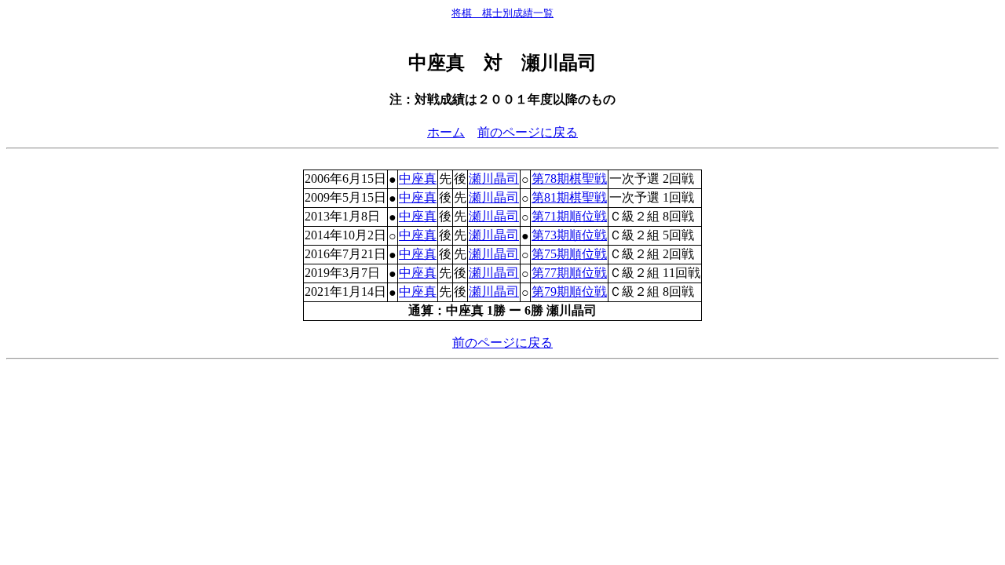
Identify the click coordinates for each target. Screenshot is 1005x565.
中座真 (418, 178)
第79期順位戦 (569, 291)
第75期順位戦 (569, 254)
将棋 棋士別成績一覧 (502, 13)
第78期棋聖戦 (569, 178)
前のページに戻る (527, 132)
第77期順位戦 (569, 272)
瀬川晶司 (494, 178)
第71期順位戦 (569, 216)
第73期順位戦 (569, 235)
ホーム (446, 132)
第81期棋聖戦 (569, 197)
